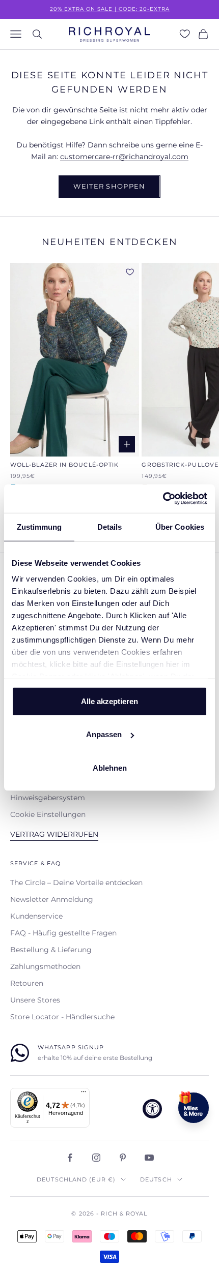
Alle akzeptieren (109, 700)
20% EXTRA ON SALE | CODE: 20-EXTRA (110, 9)
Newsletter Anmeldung (51, 899)
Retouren (26, 983)
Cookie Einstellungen (48, 814)
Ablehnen (110, 767)
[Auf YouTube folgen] (149, 1157)
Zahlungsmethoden (45, 966)
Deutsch (156, 1179)
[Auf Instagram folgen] (96, 1157)
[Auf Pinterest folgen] (123, 1157)
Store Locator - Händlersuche (62, 1016)
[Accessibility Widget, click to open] (152, 1108)
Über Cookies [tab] (179, 526)
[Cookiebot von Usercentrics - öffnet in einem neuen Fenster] (162, 498)
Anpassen (104, 734)
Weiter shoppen (109, 186)
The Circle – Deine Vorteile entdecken (76, 882)
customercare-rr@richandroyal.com (124, 156)
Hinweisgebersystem (47, 797)
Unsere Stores (35, 1000)
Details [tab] (109, 526)
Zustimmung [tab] (39, 526)
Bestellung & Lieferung (51, 949)
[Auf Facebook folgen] (70, 1157)
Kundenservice (36, 916)
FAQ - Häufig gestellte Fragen (63, 932)
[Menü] (83, 1094)
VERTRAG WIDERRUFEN (54, 834)
